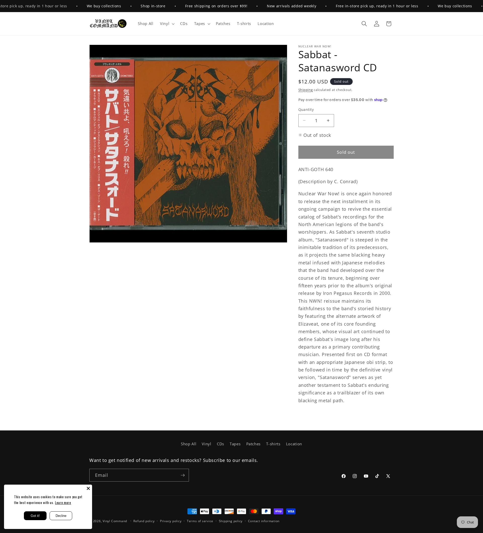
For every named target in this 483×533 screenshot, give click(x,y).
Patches (253, 444)
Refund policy (143, 521)
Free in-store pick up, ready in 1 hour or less (365, 6)
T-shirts (273, 444)
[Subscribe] (183, 475)
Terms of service (200, 521)
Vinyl (206, 444)
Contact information (264, 521)
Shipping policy (231, 521)
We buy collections (92, 6)
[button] (167, 23)
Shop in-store (141, 6)
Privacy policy (171, 521)
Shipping (305, 89)
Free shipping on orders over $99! (204, 6)
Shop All (188, 444)
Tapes (235, 444)
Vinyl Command (115, 521)
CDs (220, 444)
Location (294, 444)
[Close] (88, 488)
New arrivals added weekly (280, 6)
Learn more (63, 502)
